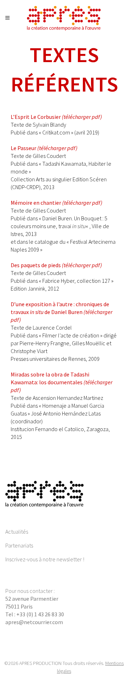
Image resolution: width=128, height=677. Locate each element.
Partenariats (19, 545)
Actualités (16, 531)
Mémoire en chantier (56, 202)
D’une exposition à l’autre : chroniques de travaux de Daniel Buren (61, 312)
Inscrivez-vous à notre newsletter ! (44, 559)
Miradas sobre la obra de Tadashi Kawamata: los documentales (61, 382)
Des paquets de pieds (56, 265)
